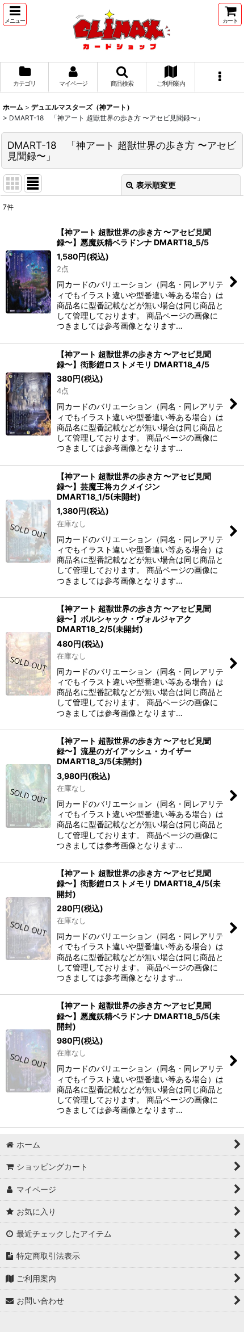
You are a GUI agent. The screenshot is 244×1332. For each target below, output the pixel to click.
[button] (15, 14)
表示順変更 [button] (156, 185)
